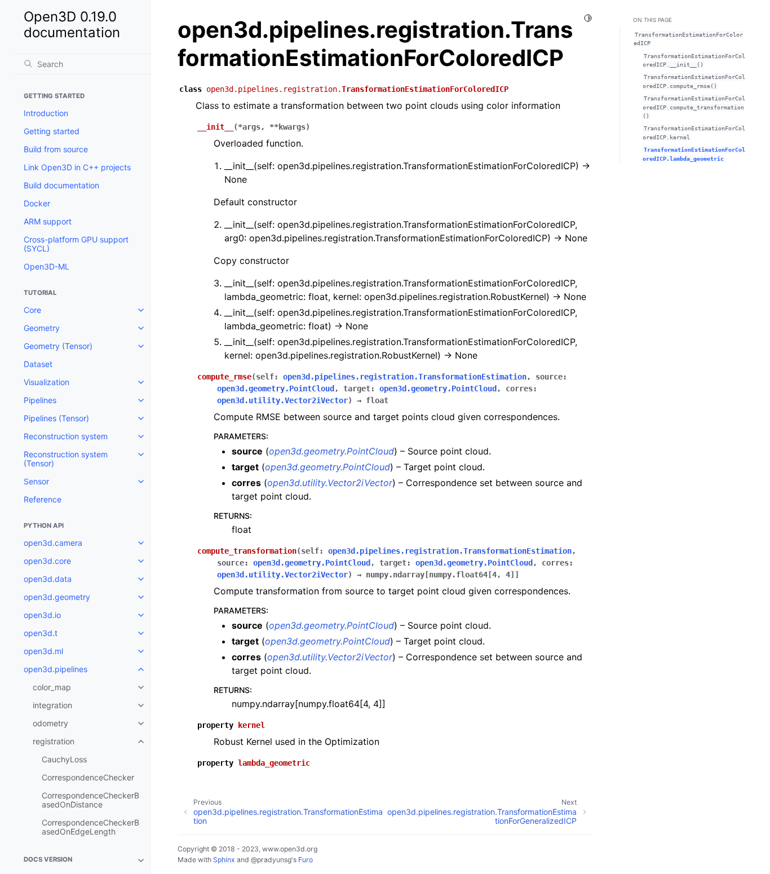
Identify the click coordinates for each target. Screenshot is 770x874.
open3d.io (42, 615)
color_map (52, 687)
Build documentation (61, 185)
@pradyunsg (271, 859)
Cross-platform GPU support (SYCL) (76, 244)
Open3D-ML (46, 266)
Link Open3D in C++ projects (77, 167)
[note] (82, 860)
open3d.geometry (57, 597)
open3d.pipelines (55, 669)
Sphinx (224, 859)
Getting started (51, 131)
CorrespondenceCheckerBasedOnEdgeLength (90, 827)
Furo (305, 859)
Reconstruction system (66, 436)
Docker (37, 203)
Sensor (36, 481)
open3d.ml (43, 651)
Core (32, 310)
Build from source (56, 149)
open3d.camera (53, 543)
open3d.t (40, 633)
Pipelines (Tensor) (56, 418)
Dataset (38, 364)
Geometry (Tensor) (58, 346)
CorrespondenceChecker (88, 777)
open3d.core (47, 561)
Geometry (42, 328)
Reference (42, 499)
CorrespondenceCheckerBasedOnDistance (90, 800)
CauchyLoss (64, 759)
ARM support (48, 221)
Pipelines (40, 400)
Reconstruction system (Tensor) (66, 458)
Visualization (46, 382)
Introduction (46, 113)
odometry (50, 723)
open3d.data (48, 579)
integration (52, 705)
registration (53, 741)
